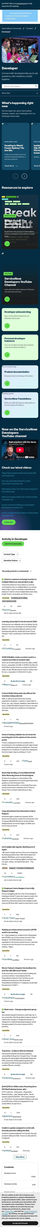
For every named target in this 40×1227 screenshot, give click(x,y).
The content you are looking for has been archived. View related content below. (18, 16)
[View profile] (6, 610)
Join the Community (12, 544)
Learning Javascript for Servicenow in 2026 (19, 621)
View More (20, 1157)
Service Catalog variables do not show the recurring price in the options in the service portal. (19, 737)
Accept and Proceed (20, 1223)
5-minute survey (21, 4)
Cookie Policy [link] (9, 1211)
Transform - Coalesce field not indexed (17, 1051)
